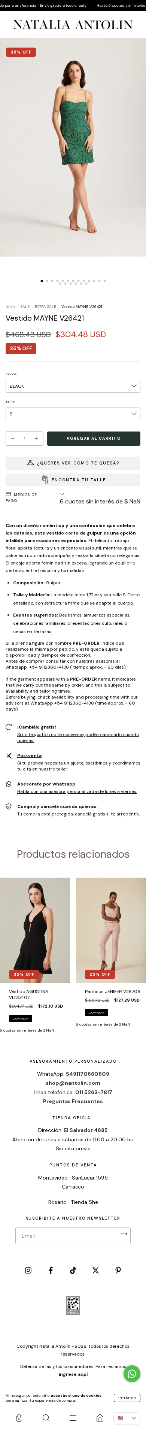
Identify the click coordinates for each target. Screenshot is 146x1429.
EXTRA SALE (45, 306)
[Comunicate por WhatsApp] (132, 1373)
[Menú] (73, 1417)
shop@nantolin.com (73, 1083)
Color (11, 374)
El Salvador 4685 (86, 1130)
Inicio (10, 306)
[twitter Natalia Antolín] (96, 1271)
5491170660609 (87, 1074)
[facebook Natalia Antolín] (51, 1271)
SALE (25, 306)
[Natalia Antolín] (99, 1417)
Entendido (127, 1398)
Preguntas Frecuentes (73, 1101)
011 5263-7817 (93, 1092)
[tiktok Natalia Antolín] (74, 1271)
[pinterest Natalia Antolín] (118, 1271)
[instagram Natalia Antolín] (29, 1271)
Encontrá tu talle (79, 479)
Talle (10, 402)
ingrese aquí (73, 1374)
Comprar (20, 1018)
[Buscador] (46, 1417)
